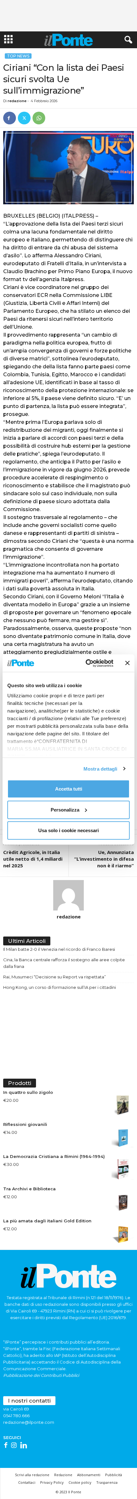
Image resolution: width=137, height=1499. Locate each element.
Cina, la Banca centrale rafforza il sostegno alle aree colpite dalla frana (64, 963)
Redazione (63, 1474)
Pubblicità (113, 1474)
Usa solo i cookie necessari (68, 830)
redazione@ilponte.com (28, 1422)
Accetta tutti (68, 789)
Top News (18, 56)
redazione (17, 101)
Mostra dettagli (100, 768)
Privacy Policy (52, 1482)
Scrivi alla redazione (32, 1474)
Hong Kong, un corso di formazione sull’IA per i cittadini (59, 987)
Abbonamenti (88, 1474)
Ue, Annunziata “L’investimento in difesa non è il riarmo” (104, 859)
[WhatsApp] (38, 118)
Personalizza (65, 809)
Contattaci (26, 1482)
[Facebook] (9, 118)
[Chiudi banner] (127, 663)
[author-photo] (68, 895)
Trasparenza (107, 1482)
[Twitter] (24, 118)
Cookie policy (79, 1482)
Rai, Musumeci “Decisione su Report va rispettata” (54, 976)
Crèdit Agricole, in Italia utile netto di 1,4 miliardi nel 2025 (32, 859)
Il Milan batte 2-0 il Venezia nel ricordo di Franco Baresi (59, 949)
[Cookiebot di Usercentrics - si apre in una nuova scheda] (86, 663)
